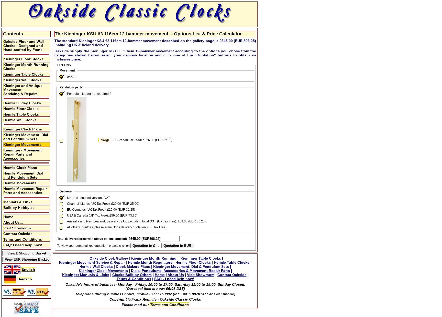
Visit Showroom (17, 228)
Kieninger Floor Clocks (23, 59)
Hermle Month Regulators (150, 262)
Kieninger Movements (22, 144)
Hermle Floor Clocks (21, 109)
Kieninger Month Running (154, 258)
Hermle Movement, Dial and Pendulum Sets (23, 175)
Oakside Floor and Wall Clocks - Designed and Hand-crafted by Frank (23, 45)
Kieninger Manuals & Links (85, 275)
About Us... (13, 222)
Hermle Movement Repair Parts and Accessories (25, 191)
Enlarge (104, 140)
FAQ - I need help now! (174, 279)
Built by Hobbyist (18, 208)
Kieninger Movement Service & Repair (92, 262)
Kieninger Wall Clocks (22, 80)
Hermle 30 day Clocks (22, 103)
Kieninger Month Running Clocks (26, 67)
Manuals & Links (17, 202)
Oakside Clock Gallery (109, 258)
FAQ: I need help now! (22, 245)
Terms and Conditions (22, 239)
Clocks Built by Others (132, 275)
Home (8, 217)
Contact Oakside (17, 234)
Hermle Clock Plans (20, 168)
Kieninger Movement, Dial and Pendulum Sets (25, 137)
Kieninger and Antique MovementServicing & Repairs (22, 90)
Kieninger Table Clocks (23, 74)
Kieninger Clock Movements (103, 271)
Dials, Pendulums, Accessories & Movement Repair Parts (180, 271)
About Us (176, 275)
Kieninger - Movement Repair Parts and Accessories (22, 154)
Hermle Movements (20, 183)
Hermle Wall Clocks (20, 120)
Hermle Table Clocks (21, 114)
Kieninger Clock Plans (22, 129)
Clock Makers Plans (133, 266)
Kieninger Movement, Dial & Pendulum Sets (191, 266)
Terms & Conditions (134, 279)
